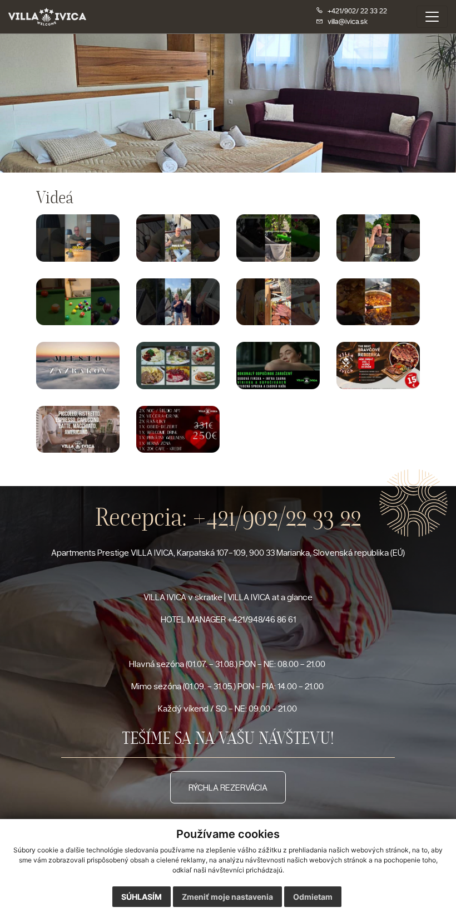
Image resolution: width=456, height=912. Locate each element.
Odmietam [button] (313, 896)
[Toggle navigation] (432, 17)
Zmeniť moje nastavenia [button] (227, 896)
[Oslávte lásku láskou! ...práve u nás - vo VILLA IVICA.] (178, 429)
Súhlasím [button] (141, 896)
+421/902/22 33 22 (276, 517)
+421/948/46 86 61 (261, 619)
